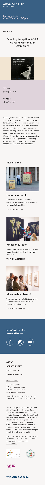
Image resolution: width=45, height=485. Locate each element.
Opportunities (14, 366)
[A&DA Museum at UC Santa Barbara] (13, 5)
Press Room (12, 370)
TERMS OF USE (22, 441)
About (10, 362)
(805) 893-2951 (12, 380)
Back (9, 31)
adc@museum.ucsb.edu (15, 392)
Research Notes (15, 375)
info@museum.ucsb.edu (15, 387)
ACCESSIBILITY (11, 443)
